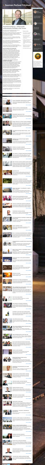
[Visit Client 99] (37, 56)
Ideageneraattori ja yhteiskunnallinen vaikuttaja (21, 373)
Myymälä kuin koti (16, 170)
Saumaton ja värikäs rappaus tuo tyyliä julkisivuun (21, 417)
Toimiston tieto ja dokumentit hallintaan (19, 440)
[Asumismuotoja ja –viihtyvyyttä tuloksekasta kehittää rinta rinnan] (17, 17)
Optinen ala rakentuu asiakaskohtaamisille (20, 107)
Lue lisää (35, 18)
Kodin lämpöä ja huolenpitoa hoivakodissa (20, 303)
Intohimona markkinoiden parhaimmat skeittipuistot (21, 203)
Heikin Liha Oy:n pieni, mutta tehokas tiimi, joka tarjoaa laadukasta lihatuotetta (27, 46)
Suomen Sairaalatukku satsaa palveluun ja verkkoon (22, 100)
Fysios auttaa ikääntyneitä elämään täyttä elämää (21, 341)
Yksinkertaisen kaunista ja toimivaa (19, 211)
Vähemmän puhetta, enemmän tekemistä (20, 381)
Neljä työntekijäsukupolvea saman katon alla (20, 334)
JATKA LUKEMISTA (28, 111)
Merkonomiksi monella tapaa (18, 401)
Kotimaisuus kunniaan (16, 273)
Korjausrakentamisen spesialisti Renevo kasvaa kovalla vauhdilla (22, 242)
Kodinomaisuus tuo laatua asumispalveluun (20, 279)
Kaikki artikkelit (34, 8)
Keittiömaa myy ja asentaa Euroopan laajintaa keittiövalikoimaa (21, 139)
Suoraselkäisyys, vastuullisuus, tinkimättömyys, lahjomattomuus (21, 411)
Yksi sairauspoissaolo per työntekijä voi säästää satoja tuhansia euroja (22, 218)
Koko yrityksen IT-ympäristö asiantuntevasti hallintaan (22, 153)
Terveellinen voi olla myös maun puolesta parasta (21, 311)
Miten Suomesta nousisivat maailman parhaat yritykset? (22, 161)
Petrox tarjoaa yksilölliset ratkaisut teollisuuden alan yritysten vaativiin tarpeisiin (22, 327)
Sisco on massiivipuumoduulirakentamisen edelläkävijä (22, 233)
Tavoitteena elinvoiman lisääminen (19, 434)
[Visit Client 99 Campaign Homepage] (17, 5)
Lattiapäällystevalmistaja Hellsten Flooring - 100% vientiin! (21, 131)
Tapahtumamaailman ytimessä (18, 387)
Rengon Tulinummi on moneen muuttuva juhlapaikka (22, 121)
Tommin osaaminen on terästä (18, 265)
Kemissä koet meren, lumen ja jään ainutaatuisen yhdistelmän (21, 258)
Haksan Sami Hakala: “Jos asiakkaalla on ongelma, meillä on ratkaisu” (22, 189)
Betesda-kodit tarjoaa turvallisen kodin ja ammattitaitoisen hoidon (20, 358)
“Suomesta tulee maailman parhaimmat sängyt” (21, 456)
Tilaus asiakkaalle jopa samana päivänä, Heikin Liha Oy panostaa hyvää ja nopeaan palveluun (22, 287)
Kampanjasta (40, 8)
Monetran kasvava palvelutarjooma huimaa (20, 196)
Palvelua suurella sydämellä (17, 350)
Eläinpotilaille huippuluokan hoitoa (18, 114)
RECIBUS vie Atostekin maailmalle (19, 147)
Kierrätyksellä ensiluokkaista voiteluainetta (20, 179)
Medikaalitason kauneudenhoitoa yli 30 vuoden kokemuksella (21, 367)
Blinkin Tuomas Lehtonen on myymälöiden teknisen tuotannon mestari (22, 250)
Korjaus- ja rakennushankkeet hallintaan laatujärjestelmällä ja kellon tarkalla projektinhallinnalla (22, 426)
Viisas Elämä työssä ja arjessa (27, 48)
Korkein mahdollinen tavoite (17, 225)
